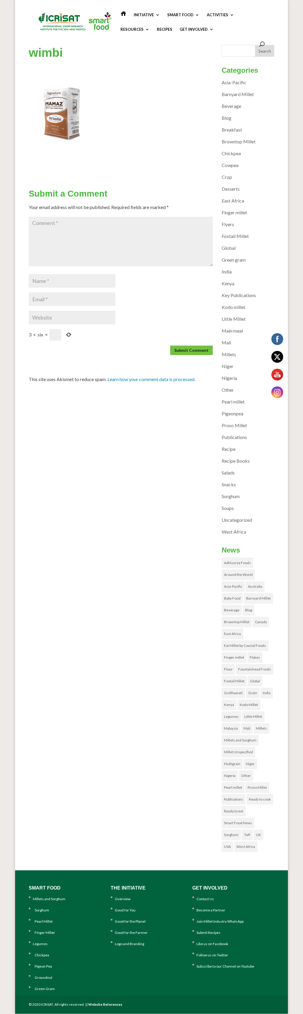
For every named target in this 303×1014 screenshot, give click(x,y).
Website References (105, 1004)
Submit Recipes (208, 932)
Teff (247, 834)
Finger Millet (44, 932)
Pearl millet (233, 401)
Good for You (125, 910)
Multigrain (232, 764)
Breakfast (232, 129)
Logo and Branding (129, 944)
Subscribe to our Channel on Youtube (225, 966)
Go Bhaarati (233, 693)
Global (229, 248)
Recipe (229, 449)
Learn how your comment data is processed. (151, 379)
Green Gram (44, 989)
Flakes (255, 657)
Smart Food (180, 15)
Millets (229, 354)
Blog (226, 118)
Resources (132, 29)
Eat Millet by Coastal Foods (245, 645)
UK (258, 834)
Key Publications (239, 295)
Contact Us (205, 899)
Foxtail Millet (235, 236)
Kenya (228, 283)
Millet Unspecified (238, 752)
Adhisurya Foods (237, 563)
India (227, 271)
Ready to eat (233, 811)
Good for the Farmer (131, 932)
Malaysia (231, 728)
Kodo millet (233, 307)
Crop (227, 177)
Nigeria (229, 378)
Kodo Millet (249, 704)
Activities (217, 15)
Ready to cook (260, 799)
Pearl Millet (43, 921)
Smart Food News (238, 823)
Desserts (231, 189)
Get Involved (194, 29)
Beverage (231, 106)
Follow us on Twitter (212, 955)
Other (228, 390)
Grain (252, 693)
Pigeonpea (232, 413)
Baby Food (232, 598)
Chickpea (231, 153)
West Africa (234, 531)
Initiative (144, 15)
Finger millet (234, 212)
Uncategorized (237, 520)
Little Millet (234, 319)
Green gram (234, 260)
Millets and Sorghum (240, 740)
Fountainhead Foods (254, 669)
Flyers (228, 224)
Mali (226, 342)
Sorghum (231, 496)
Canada (261, 622)
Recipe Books (236, 461)
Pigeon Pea (42, 966)
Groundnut (42, 977)
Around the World (238, 574)
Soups (228, 508)
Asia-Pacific (234, 82)
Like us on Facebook (212, 944)
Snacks (229, 484)
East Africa (233, 200)
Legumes (231, 716)
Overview (122, 899)
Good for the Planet (130, 921)
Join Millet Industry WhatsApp (220, 921)
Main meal (232, 330)
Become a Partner (210, 910)
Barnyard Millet (238, 94)
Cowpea (230, 165)
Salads (228, 472)
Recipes (164, 29)
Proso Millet (234, 425)
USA (227, 846)
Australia (255, 586)
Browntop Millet (239, 141)
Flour (228, 669)
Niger (227, 366)
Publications (234, 437)
